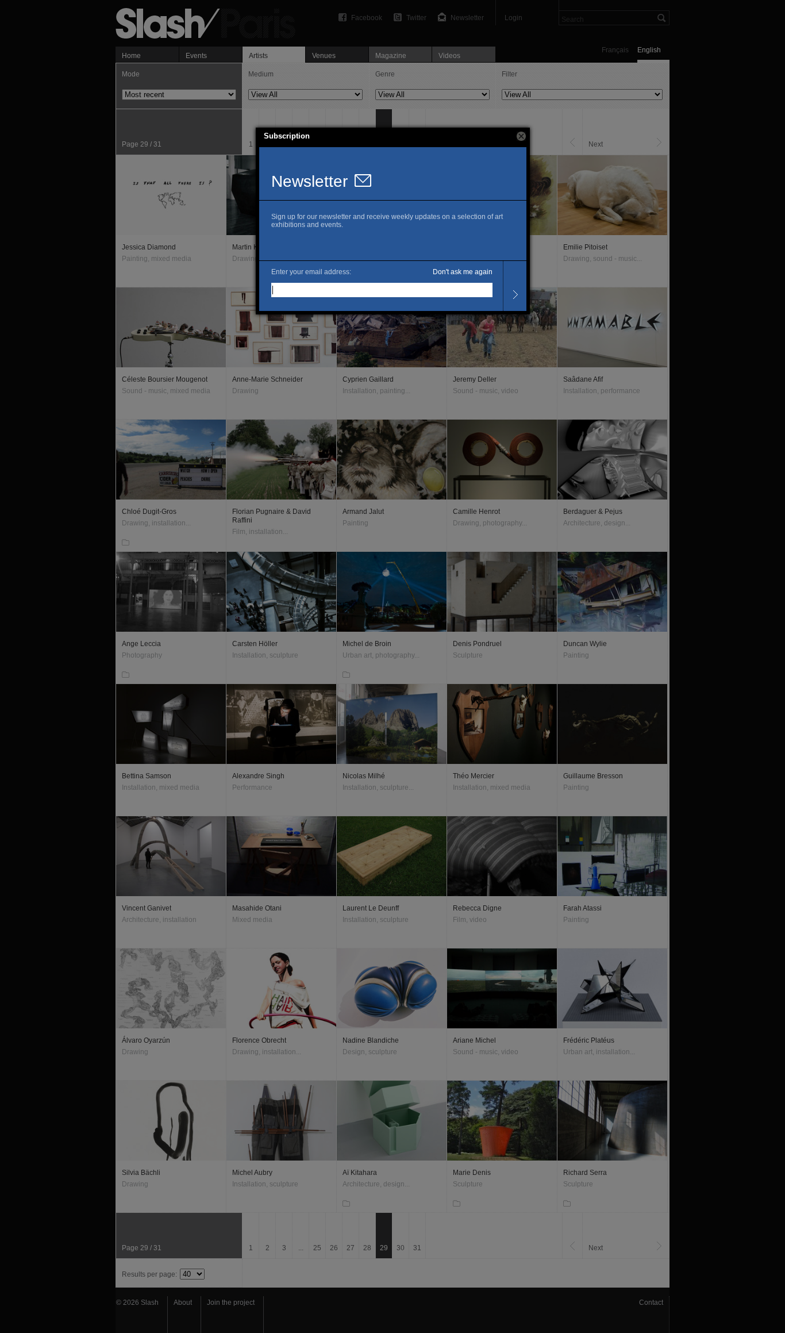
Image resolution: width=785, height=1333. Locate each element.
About (183, 1303)
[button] (521, 136)
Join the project (231, 1303)
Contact (651, 1303)
